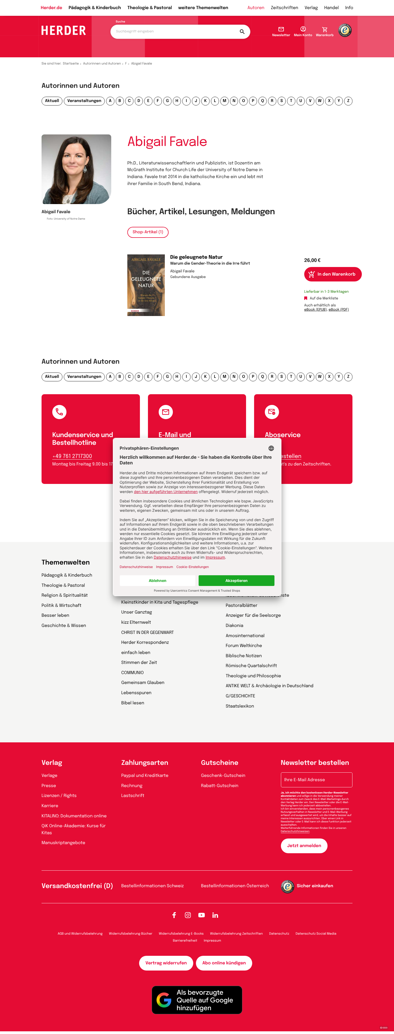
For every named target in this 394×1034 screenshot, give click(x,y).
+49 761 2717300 (72, 456)
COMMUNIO (132, 673)
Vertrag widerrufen (166, 963)
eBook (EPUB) (315, 310)
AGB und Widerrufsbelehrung (80, 933)
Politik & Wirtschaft (61, 605)
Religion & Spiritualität (65, 595)
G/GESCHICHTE (240, 696)
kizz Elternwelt (136, 622)
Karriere (50, 806)
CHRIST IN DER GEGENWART (147, 632)
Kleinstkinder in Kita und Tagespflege (159, 602)
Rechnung (132, 786)
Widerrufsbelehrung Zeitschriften (236, 933)
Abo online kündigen (224, 963)
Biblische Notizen (244, 656)
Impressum (212, 940)
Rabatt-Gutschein (219, 786)
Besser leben (55, 615)
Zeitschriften (284, 8)
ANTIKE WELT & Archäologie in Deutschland (269, 686)
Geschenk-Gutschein (223, 775)
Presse (49, 786)
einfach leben (135, 653)
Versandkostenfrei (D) (77, 886)
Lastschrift (132, 796)
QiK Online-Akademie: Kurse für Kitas (74, 829)
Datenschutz (279, 933)
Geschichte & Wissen (64, 625)
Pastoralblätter (241, 605)
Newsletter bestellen (315, 763)
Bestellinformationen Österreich (235, 886)
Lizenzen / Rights (59, 796)
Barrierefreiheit (185, 940)
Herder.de (51, 8)
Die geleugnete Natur (196, 257)
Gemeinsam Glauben (143, 682)
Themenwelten (66, 562)
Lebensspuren (136, 693)
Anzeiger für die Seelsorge (253, 615)
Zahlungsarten (144, 763)
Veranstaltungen (84, 101)
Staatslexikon (240, 706)
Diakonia (234, 625)
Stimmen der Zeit (139, 662)
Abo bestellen (283, 456)
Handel (331, 8)
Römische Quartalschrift (251, 666)
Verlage (49, 775)
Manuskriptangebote (63, 843)
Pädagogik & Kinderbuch (95, 8)
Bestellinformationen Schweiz (152, 886)
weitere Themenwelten (203, 8)
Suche (120, 22)
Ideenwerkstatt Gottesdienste (257, 595)
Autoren (255, 8)
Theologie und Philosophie (253, 676)
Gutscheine (219, 763)
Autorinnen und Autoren (102, 63)
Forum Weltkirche (244, 646)
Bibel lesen (132, 703)
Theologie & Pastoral (149, 8)
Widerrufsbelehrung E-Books (181, 933)
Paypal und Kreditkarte (145, 775)
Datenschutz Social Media (316, 933)
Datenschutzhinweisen (295, 831)
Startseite (71, 63)
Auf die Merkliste (324, 298)
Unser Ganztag (136, 612)
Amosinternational (245, 636)
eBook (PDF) (339, 310)
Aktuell (52, 101)
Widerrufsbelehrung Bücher (131, 933)
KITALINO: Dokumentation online (74, 816)
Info (349, 8)
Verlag (311, 8)
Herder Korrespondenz (145, 642)
